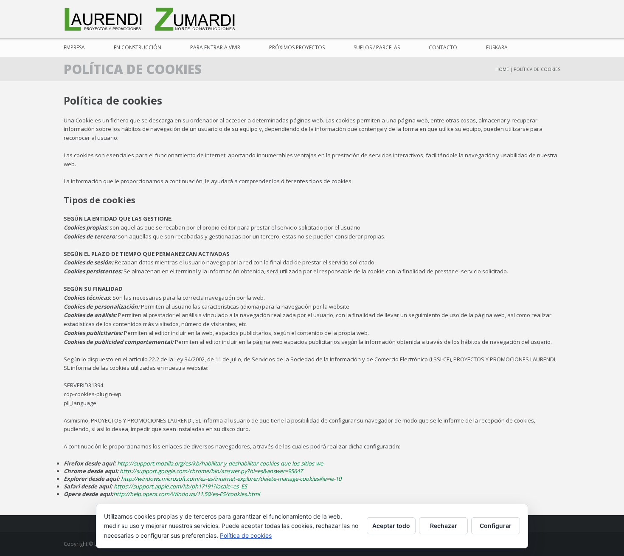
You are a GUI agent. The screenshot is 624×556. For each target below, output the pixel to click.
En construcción (137, 47)
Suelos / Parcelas (377, 47)
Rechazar (443, 525)
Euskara (497, 47)
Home (502, 69)
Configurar (496, 525)
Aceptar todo (391, 525)
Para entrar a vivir (215, 47)
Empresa (74, 47)
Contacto (443, 47)
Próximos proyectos (297, 47)
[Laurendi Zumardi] (151, 19)
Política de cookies (246, 535)
